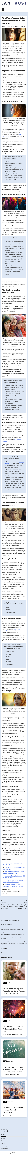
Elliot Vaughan (21, 26)
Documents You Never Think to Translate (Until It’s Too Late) (14, 917)
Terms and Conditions (5, 1148)
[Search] (26, 10)
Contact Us (3, 1140)
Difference (9, 891)
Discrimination (16, 891)
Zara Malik (6, 993)
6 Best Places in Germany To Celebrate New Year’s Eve (12, 934)
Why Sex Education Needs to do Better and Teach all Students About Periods (13, 1069)
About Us (3, 1138)
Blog (9, 889)
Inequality (4, 893)
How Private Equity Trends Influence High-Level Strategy (13, 941)
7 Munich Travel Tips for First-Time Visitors (10, 920)
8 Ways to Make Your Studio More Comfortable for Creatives (13, 932)
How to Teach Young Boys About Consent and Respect (14, 989)
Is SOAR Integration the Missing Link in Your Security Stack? (14, 929)
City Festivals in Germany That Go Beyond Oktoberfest (13, 1109)
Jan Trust (18, 1153)
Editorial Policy (4, 1143)
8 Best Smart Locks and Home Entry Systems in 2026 (12, 927)
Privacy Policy (4, 1145)
